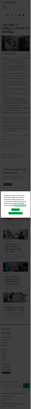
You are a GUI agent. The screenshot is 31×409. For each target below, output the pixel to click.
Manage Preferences (16, 213)
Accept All (15, 209)
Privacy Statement (20, 205)
